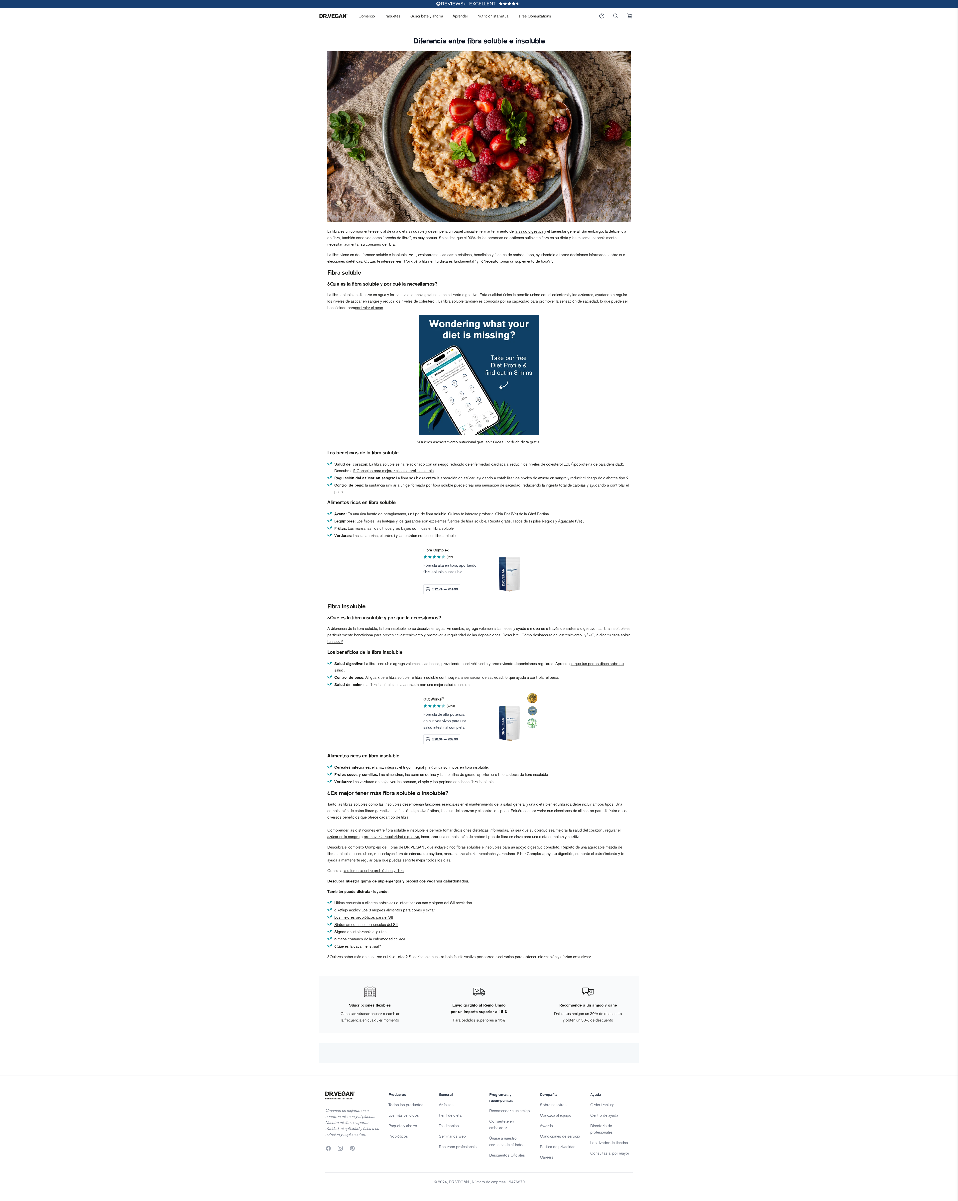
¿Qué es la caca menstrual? (357, 946)
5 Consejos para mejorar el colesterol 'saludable (393, 470)
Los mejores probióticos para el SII (363, 917)
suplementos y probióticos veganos (410, 880)
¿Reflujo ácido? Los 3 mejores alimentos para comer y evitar (384, 909)
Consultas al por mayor (609, 1153)
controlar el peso (369, 307)
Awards (546, 1125)
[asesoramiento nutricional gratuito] (479, 375)
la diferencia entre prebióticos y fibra (374, 870)
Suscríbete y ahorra (426, 15)
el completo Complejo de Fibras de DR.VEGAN (384, 847)
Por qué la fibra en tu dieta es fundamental (439, 261)
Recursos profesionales (459, 1146)
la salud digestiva (529, 231)
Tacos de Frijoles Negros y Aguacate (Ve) (547, 520)
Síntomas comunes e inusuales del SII (366, 924)
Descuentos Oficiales (507, 1155)
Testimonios (449, 1125)
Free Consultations (535, 15)
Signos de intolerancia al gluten (360, 931)
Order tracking (602, 1104)
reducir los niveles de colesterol (409, 301)
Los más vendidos (403, 1115)
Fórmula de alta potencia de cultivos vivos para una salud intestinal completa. (444, 721)
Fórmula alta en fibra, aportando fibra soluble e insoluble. (450, 568)
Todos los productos (405, 1104)
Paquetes (392, 15)
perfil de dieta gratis (522, 441)
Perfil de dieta (450, 1115)
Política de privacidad (558, 1146)
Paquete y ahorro (402, 1125)
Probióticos (398, 1136)
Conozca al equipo (555, 1115)
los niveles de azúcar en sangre (353, 301)
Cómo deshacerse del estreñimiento (551, 634)
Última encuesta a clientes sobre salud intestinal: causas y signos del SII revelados (403, 902)
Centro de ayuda (604, 1115)
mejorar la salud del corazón (579, 830)
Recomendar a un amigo (509, 1110)
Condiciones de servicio (560, 1136)
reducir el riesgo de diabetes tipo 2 (599, 477)
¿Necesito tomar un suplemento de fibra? (515, 261)
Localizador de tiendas (609, 1142)
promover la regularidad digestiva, (392, 836)
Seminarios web (452, 1136)
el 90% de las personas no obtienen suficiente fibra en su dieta (516, 237)
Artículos (446, 1104)
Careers (546, 1157)
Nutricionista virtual (493, 15)
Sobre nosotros (553, 1104)
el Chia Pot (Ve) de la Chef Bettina (520, 513)
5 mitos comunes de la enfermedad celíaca (369, 938)
